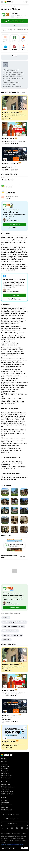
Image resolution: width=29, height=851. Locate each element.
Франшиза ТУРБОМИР (10, 163)
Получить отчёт (14, 607)
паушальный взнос (18, 185)
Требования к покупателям (23, 40)
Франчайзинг (6, 639)
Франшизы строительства (10, 631)
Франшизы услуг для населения (12, 635)
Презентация (14, 49)
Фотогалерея (5, 49)
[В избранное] (12, 16)
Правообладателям (16, 86)
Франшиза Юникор (9, 741)
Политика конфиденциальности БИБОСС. (12, 844)
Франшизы (6, 617)
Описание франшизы (14, 40)
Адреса (23, 49)
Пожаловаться (6, 86)
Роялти (8, 190)
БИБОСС (10, 2)
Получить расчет (14, 224)
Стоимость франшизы (5, 40)
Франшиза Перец (8, 138)
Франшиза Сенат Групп (10, 112)
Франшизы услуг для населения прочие (14, 622)
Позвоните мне (14, 295)
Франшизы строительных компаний (13, 626)
